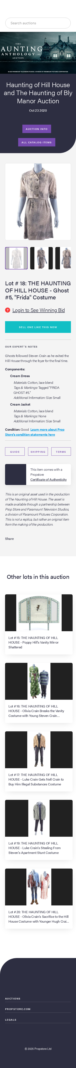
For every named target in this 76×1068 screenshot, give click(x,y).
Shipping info (38, 453)
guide (15, 452)
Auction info (37, 129)
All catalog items (37, 142)
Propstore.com (18, 1009)
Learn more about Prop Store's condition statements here (34, 432)
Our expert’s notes (21, 346)
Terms (61, 452)
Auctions (13, 998)
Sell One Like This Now (38, 327)
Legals (11, 1019)
